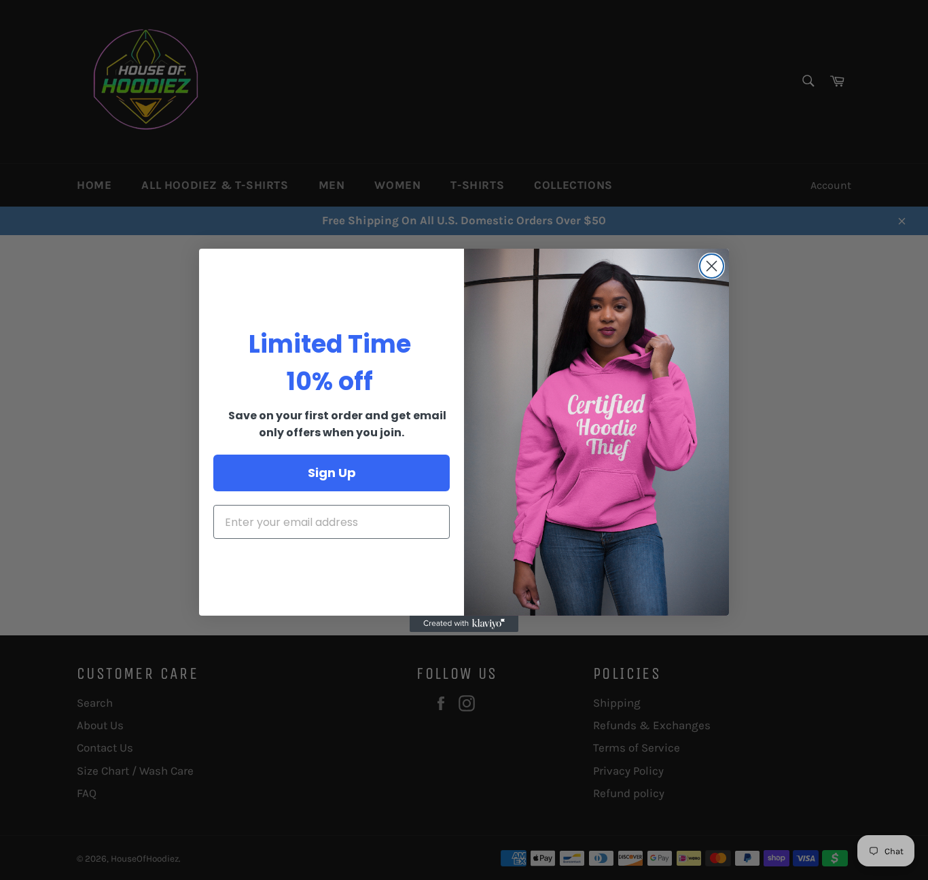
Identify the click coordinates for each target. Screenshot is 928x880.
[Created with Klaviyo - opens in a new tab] (464, 624)
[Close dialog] (712, 266)
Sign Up (332, 472)
